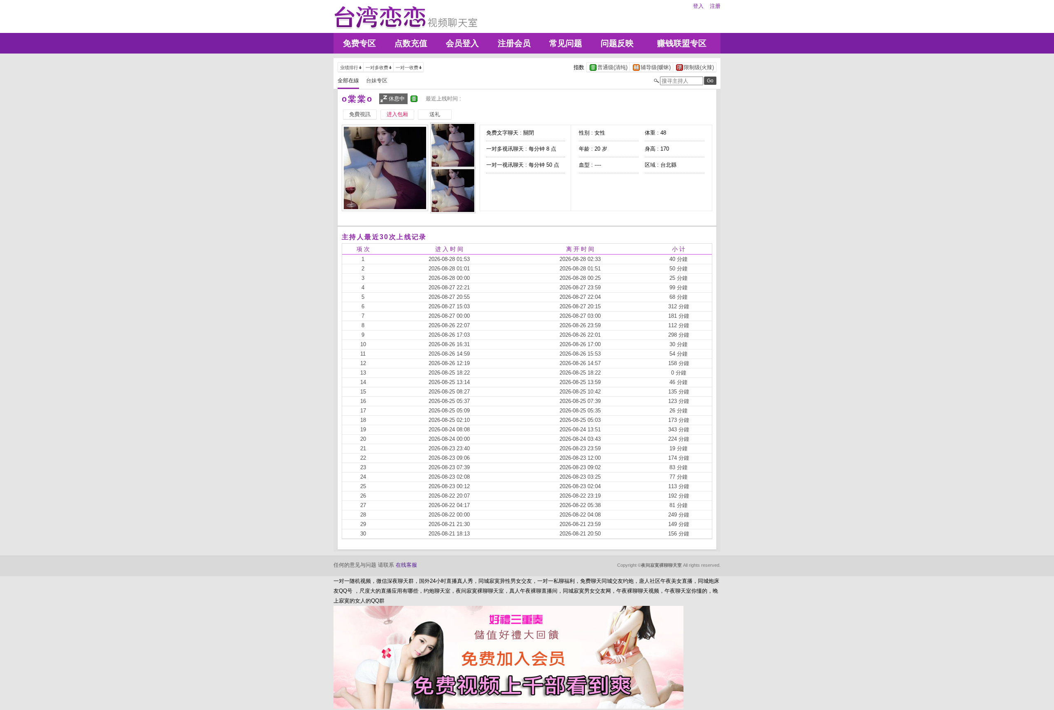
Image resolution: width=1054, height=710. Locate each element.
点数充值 (410, 43)
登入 (698, 6)
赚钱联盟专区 (682, 43)
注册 (715, 6)
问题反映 (617, 43)
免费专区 (359, 43)
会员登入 (462, 43)
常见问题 (565, 43)
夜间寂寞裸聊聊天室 (661, 565)
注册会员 (514, 43)
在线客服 (406, 565)
